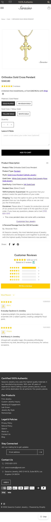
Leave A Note (7, 131)
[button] (7, 86)
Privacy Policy (6, 423)
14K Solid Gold (24, 103)
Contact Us (5, 434)
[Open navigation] (2, 7)
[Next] (12, 33)
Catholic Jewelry (29, 175)
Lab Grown (5, 407)
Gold (8, 19)
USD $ (6, 482)
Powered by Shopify (37, 507)
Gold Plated (8, 103)
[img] (6, 302)
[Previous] (6, 33)
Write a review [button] (25, 286)
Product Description (10, 163)
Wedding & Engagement (10, 405)
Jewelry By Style (7, 410)
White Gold (24, 114)
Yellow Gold (8, 114)
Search (4, 429)
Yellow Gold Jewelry (35, 178)
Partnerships (6, 413)
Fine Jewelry (6, 399)
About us (5, 431)
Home (3, 19)
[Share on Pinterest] (18, 244)
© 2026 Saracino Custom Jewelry (14, 507)
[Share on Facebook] (9, 244)
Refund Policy (6, 426)
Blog (3, 437)
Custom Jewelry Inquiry (10, 402)
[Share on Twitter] (13, 244)
